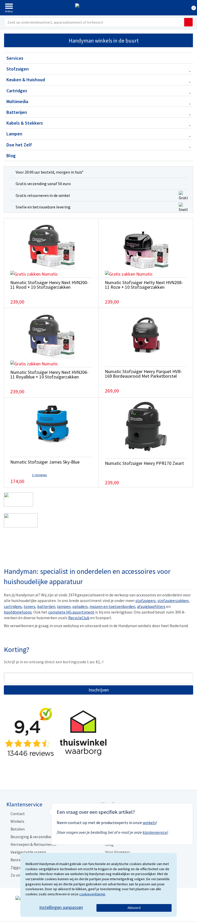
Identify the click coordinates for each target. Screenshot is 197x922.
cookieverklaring (92, 894)
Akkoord (134, 907)
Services (14, 58)
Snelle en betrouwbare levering (43, 206)
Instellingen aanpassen (61, 907)
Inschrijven (98, 690)
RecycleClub (79, 617)
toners (29, 606)
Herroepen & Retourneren (33, 844)
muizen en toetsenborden (112, 606)
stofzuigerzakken (173, 600)
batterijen (46, 606)
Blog (11, 155)
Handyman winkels (104, 40)
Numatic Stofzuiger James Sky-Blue (45, 462)
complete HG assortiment (71, 612)
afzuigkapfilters (151, 606)
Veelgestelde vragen (28, 852)
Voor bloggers (117, 852)
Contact (18, 813)
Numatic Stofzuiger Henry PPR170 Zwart (144, 463)
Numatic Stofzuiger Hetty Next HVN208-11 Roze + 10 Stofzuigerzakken (144, 284)
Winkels (17, 821)
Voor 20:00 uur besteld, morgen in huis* (50, 172)
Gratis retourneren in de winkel (43, 195)
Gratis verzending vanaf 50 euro (43, 183)
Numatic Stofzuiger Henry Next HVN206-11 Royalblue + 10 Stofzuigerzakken (49, 374)
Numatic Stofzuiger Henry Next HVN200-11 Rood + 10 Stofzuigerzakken (49, 284)
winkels (149, 822)
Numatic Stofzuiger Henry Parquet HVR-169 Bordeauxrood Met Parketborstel (143, 373)
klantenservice (155, 832)
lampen (64, 606)
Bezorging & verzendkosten (35, 836)
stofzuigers (145, 600)
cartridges (13, 606)
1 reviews (39, 475)
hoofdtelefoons (18, 612)
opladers (80, 606)
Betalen (18, 828)
